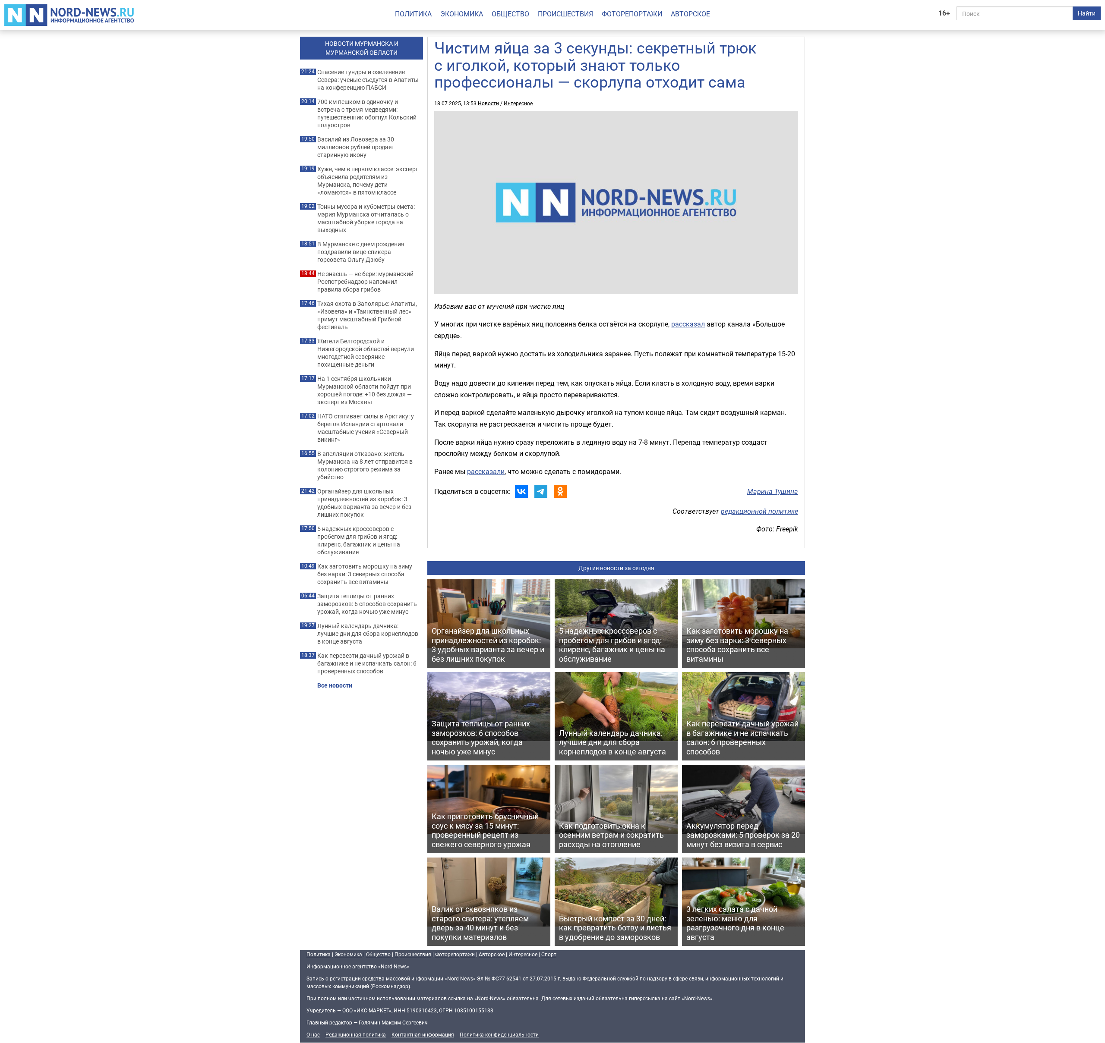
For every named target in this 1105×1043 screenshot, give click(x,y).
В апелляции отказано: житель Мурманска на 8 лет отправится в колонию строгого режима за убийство (365, 465)
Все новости (334, 685)
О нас (313, 1034)
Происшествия (565, 14)
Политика (413, 14)
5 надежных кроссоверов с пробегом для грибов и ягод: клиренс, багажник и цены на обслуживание (358, 540)
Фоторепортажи (632, 14)
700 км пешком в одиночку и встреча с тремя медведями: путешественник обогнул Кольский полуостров (367, 113)
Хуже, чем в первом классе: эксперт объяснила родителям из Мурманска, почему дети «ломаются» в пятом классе (367, 180)
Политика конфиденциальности (499, 1034)
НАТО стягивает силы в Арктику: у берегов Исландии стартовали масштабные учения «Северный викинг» (365, 427)
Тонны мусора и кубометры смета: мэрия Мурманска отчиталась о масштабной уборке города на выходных (366, 218)
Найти (1087, 13)
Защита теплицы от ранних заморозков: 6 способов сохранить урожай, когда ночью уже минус (367, 604)
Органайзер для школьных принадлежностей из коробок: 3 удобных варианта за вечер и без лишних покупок (364, 502)
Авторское (690, 14)
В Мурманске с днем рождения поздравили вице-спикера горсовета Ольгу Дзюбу (360, 252)
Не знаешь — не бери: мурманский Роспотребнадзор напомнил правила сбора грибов (365, 281)
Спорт (548, 954)
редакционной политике (759, 511)
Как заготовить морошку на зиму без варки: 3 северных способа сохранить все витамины (364, 574)
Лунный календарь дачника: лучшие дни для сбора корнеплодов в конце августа (367, 633)
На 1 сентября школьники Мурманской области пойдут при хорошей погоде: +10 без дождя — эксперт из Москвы (364, 390)
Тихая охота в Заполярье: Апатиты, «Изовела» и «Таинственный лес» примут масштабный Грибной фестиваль (367, 315)
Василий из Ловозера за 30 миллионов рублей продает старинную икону (356, 147)
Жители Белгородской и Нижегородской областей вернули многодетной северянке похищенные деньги (365, 352)
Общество (510, 14)
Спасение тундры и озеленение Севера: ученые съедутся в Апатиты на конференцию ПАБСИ (368, 79)
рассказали (486, 471)
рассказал (688, 324)
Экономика (461, 14)
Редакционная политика (355, 1034)
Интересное (518, 103)
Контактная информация (422, 1034)
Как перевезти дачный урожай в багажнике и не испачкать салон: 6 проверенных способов (367, 663)
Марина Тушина (772, 491)
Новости (488, 103)
